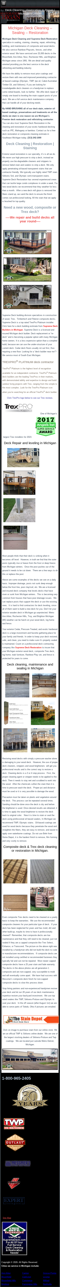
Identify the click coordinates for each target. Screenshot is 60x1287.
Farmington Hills (29, 1284)
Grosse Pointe (49, 1273)
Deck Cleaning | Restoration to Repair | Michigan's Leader (30, 11)
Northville (47, 1284)
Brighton (5, 1284)
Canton (25, 1273)
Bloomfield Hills (8, 1280)
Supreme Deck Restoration (28, 647)
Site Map (7, 1218)
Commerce (27, 1280)
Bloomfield (6, 1277)
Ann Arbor (6, 1273)
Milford (46, 1280)
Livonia (46, 1277)
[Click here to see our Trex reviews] (19, 413)
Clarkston (26, 1277)
